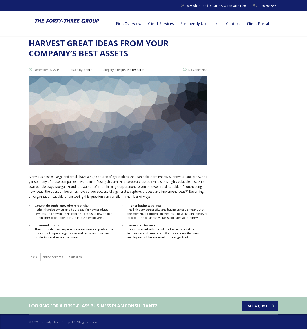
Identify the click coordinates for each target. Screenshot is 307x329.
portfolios (75, 257)
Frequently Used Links (200, 23)
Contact (233, 23)
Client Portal (258, 23)
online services (52, 257)
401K (34, 257)
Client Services (161, 23)
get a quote (258, 306)
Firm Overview (128, 23)
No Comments (197, 70)
